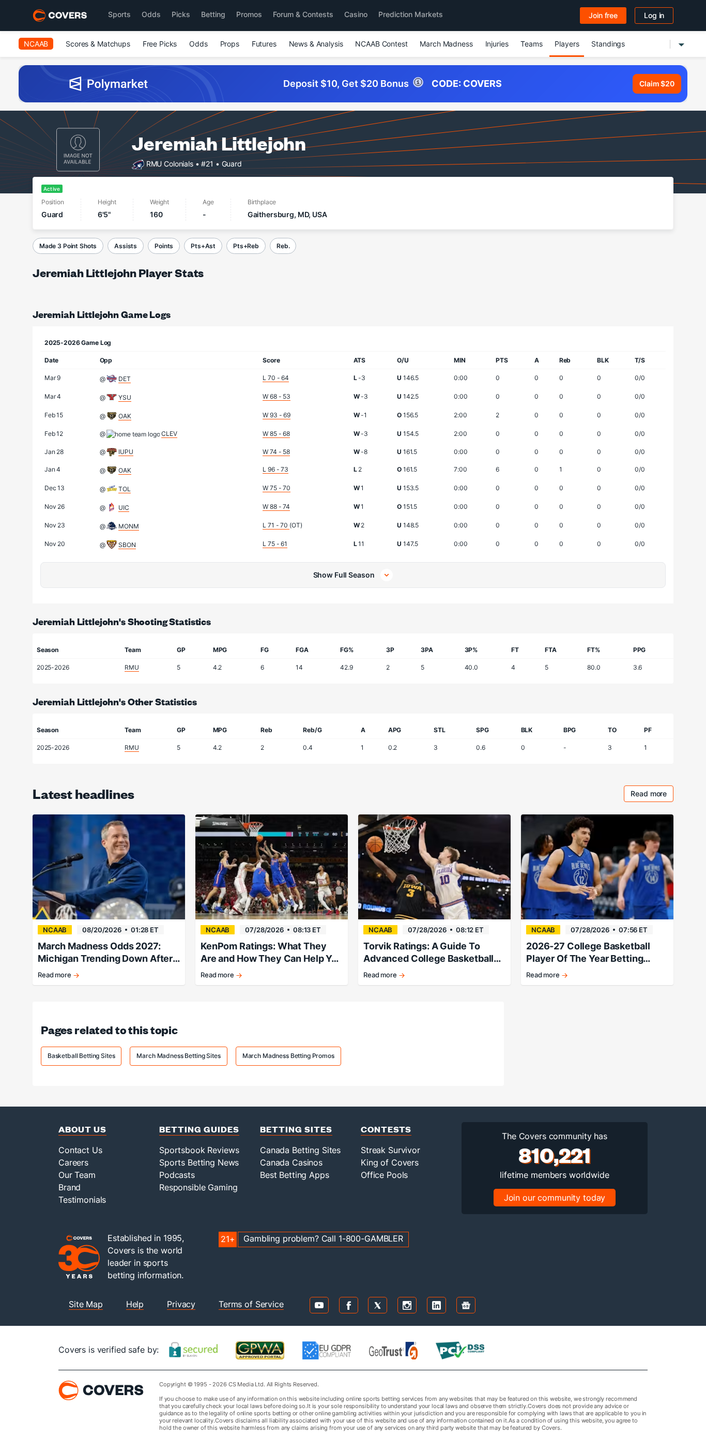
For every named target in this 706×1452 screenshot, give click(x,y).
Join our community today (555, 1197)
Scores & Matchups (98, 43)
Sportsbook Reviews (199, 1150)
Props (229, 43)
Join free (603, 15)
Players (567, 43)
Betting (213, 14)
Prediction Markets (410, 14)
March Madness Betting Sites (178, 1056)
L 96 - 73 (275, 469)
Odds (151, 14)
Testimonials (82, 1199)
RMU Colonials (169, 163)
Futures (264, 43)
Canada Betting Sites (300, 1150)
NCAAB (36, 43)
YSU (124, 397)
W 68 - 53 (276, 396)
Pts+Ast (203, 246)
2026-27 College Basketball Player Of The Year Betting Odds (588, 953)
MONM (128, 526)
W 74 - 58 (276, 452)
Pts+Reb (246, 246)
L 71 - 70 (276, 525)
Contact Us (80, 1150)
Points (164, 246)
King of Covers (390, 1162)
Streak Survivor (390, 1150)
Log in (654, 15)
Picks (181, 14)
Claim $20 (656, 83)
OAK (124, 416)
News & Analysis (316, 43)
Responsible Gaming (198, 1187)
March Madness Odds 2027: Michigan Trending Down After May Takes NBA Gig (105, 953)
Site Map (86, 1304)
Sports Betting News (199, 1162)
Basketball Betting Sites (81, 1056)
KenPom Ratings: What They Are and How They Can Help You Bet (272, 953)
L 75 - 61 (275, 544)
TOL (124, 489)
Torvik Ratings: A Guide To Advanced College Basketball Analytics (428, 953)
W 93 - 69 (276, 415)
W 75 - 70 (276, 488)
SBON (126, 545)
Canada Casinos (291, 1162)
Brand (69, 1187)
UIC (123, 507)
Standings (608, 43)
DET (124, 379)
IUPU (125, 452)
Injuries (497, 43)
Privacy (181, 1304)
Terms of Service (251, 1304)
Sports (119, 14)
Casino (355, 14)
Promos (249, 14)
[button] (353, 575)
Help (135, 1304)
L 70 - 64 (276, 378)
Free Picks (160, 43)
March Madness (446, 43)
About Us (82, 1129)
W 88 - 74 (276, 506)
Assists (125, 246)
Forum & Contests (303, 14)
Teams (531, 43)
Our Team (77, 1175)
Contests (386, 1129)
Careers (73, 1162)
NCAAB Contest (381, 43)
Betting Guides (199, 1129)
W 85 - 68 (276, 433)
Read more (652, 795)
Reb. (283, 246)
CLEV (169, 433)
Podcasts (177, 1175)
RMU (132, 667)
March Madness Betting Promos (288, 1056)
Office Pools (384, 1175)
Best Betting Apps (294, 1175)
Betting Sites (296, 1129)
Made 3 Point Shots (68, 246)
